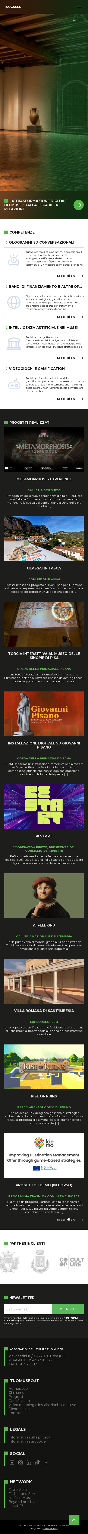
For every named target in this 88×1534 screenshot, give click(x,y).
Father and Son (22, 1494)
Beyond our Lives (23, 1502)
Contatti (15, 1413)
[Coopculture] (29, 1262)
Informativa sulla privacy (29, 1437)
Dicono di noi (19, 1409)
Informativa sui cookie (27, 1441)
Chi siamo (16, 1393)
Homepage (18, 1389)
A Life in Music (20, 1498)
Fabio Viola (18, 1490)
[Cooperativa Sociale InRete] (61, 1262)
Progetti (16, 1397)
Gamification (19, 1401)
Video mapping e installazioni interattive (42, 1405)
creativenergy (51, 1528)
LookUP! (16, 1506)
